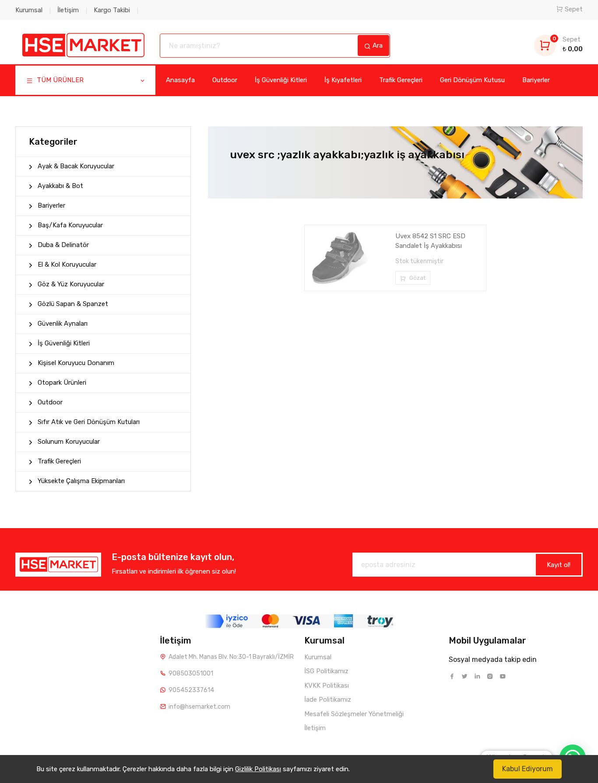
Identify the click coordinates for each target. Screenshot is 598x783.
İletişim (68, 10)
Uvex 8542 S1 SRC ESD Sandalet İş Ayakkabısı (430, 241)
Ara (377, 45)
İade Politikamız (327, 699)
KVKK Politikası (326, 685)
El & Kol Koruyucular (67, 264)
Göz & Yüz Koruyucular (71, 284)
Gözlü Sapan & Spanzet (73, 304)
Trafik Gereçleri (400, 80)
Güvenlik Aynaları (63, 323)
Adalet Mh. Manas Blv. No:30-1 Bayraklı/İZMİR (231, 657)
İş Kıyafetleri (343, 80)
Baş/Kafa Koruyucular (70, 225)
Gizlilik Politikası (258, 769)
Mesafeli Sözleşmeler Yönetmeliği (354, 714)
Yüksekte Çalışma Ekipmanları (81, 481)
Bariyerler (536, 80)
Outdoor (224, 80)
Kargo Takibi (112, 10)
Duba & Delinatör (63, 245)
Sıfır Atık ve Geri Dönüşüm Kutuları (89, 422)
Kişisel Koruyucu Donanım (76, 363)
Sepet (574, 9)
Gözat (417, 278)
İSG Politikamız (326, 671)
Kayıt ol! (558, 565)
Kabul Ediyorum (527, 769)
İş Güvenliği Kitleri (281, 80)
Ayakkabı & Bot (60, 186)
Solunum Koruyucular (69, 441)
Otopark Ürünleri (62, 382)
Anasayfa (180, 80)
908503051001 (191, 673)
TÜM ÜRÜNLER (59, 80)
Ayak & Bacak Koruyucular (76, 166)
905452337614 (191, 690)
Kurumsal (28, 10)
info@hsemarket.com (199, 706)
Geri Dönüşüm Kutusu (472, 80)
